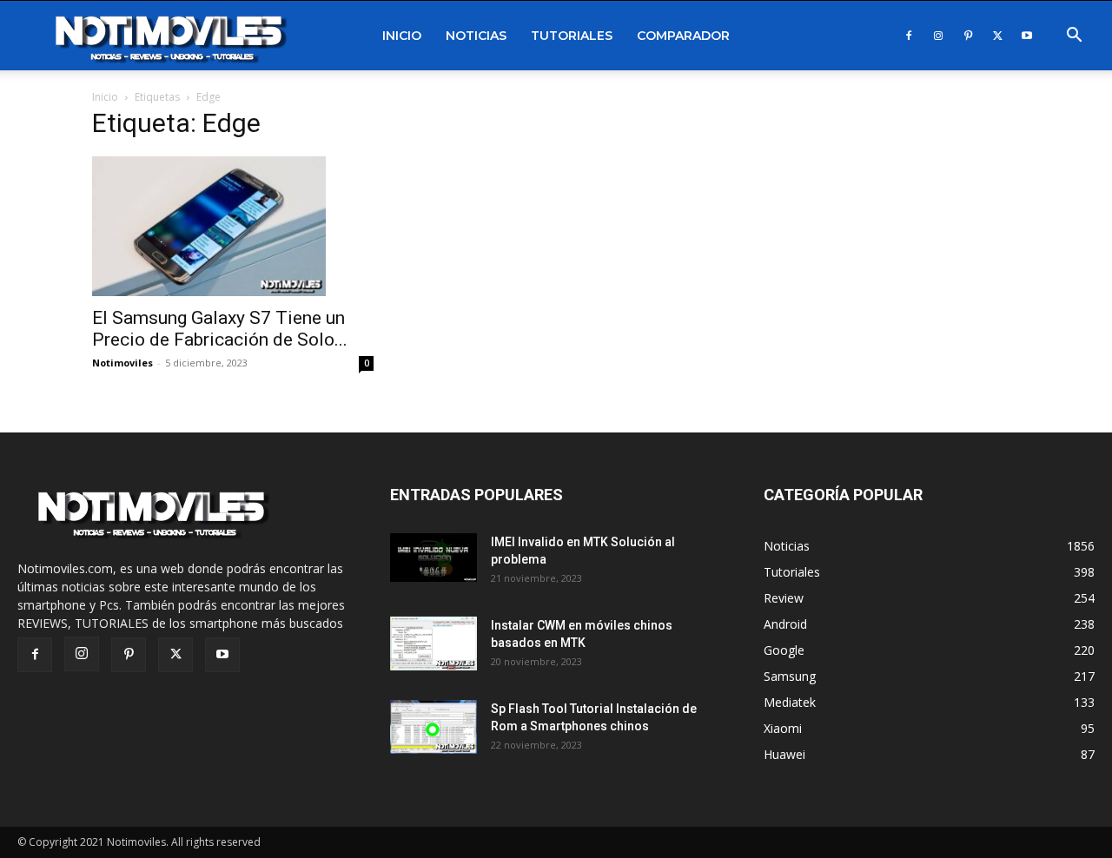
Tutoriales (571, 35)
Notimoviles (122, 362)
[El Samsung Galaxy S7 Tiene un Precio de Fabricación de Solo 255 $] (233, 226)
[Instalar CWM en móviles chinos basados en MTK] (434, 644)
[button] (1074, 37)
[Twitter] (997, 35)
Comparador (683, 35)
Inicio (401, 35)
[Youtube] (1027, 35)
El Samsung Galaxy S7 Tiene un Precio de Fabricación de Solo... (220, 328)
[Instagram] (938, 35)
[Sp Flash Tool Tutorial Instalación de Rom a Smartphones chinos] (434, 727)
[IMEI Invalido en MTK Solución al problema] (434, 557)
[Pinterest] (968, 35)
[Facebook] (909, 35)
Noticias (476, 35)
